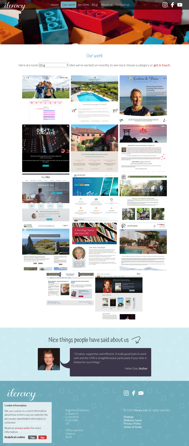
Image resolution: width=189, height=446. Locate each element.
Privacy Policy (132, 423)
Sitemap (128, 416)
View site (45, 167)
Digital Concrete (45, 130)
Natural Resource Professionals (94, 179)
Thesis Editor (45, 179)
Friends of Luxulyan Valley (143, 179)
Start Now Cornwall (46, 81)
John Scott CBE (94, 229)
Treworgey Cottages (94, 81)
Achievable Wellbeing (143, 130)
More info (45, 114)
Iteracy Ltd (140, 410)
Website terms (133, 420)
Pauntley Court (94, 130)
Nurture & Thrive (143, 81)
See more (45, 216)
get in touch (162, 65)
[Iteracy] (15, 6)
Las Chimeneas (143, 229)
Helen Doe (119, 278)
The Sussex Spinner (70, 278)
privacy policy (23, 428)
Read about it (142, 261)
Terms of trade (133, 427)
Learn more (142, 114)
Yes (32, 437)
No (42, 437)
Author (143, 368)
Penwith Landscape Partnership (45, 229)
